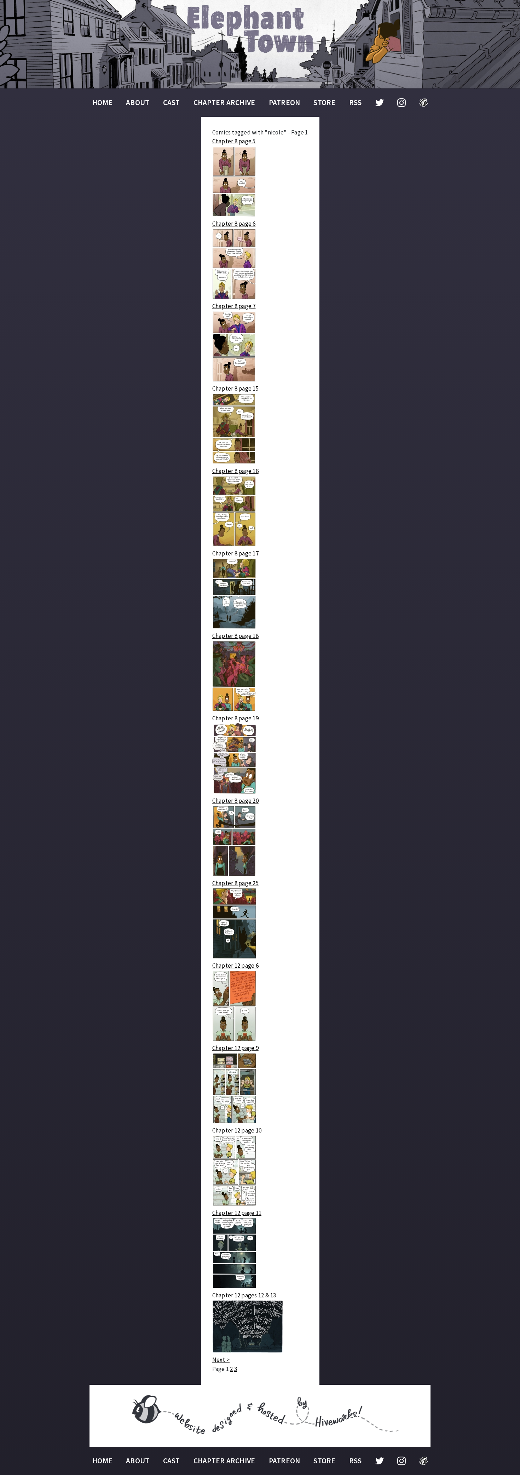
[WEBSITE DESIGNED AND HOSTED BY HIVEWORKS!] (260, 1416)
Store (324, 102)
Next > (221, 1360)
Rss (355, 102)
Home (102, 102)
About (137, 102)
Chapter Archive (224, 102)
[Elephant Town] (260, 44)
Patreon (284, 102)
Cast (171, 102)
